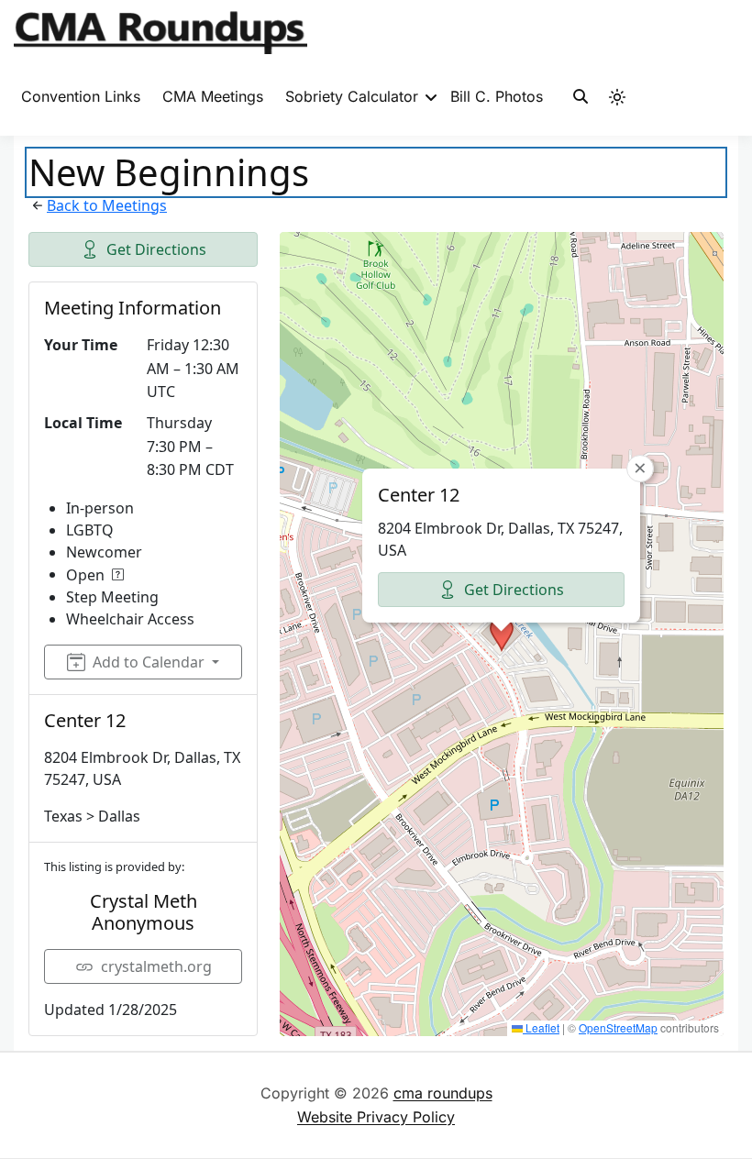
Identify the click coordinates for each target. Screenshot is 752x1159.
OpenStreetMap (618, 1027)
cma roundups (442, 1093)
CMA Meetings (212, 96)
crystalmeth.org (156, 966)
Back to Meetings (107, 205)
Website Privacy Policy (376, 1117)
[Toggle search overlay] (580, 97)
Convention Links (80, 96)
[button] (502, 634)
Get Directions (156, 249)
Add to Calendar (149, 662)
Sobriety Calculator (351, 96)
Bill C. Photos (496, 96)
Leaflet (541, 1027)
